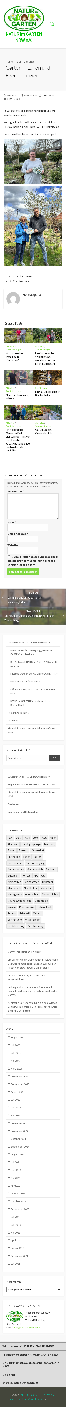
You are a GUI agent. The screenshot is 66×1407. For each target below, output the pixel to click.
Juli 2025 (15, 1099)
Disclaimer (13, 804)
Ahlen (53, 838)
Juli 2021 (15, 1263)
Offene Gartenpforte (20, 901)
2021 (10, 838)
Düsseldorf (37, 850)
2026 (44, 838)
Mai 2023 (15, 1232)
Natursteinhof (50, 894)
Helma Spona (48, 95)
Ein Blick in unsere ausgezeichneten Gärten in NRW (32, 730)
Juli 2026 (15, 1045)
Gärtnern (51, 869)
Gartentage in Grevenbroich (43, 431)
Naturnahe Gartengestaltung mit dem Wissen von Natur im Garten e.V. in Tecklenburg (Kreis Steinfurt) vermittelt (32, 1006)
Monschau (46, 888)
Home (9, 61)
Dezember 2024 (19, 1123)
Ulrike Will (24, 913)
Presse (12, 907)
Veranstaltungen (43, 426)
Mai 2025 (15, 1115)
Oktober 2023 (18, 1201)
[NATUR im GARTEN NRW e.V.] (24, 18)
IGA (36, 875)
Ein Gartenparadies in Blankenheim (47, 393)
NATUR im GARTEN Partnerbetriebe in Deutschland (30, 703)
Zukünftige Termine (18, 712)
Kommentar (15, 491)
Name (11, 522)
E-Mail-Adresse (17, 534)
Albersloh (13, 844)
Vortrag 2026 (15, 919)
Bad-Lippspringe (31, 844)
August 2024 (17, 1154)
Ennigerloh (14, 856)
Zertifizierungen (26, 61)
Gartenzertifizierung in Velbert (24, 952)
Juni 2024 (16, 1170)
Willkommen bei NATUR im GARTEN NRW (29, 642)
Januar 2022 (17, 1248)
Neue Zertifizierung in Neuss (17, 396)
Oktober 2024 (18, 1139)
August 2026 (17, 1037)
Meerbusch (14, 888)
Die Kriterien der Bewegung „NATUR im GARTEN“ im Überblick (31, 652)
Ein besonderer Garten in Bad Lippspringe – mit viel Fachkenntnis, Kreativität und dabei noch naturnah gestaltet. (18, 440)
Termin (12, 913)
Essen (26, 856)
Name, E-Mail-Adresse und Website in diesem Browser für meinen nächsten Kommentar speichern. (32, 560)
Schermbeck (45, 907)
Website (12, 545)
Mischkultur (30, 888)
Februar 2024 (18, 1193)
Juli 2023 (15, 1217)
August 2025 (17, 1092)
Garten (37, 856)
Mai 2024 (15, 1178)
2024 (27, 838)
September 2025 (20, 1084)
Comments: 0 (13, 98)
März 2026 (16, 1068)
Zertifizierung (22, 281)
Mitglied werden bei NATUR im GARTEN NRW (34, 673)
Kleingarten (14, 882)
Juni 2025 (16, 1107)
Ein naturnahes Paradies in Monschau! (14, 357)
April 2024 (16, 1185)
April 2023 (16, 1240)
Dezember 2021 (19, 1256)
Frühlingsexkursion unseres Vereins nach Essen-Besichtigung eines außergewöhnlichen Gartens (33, 991)
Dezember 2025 (19, 1076)
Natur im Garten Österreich (25, 681)
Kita (43, 875)
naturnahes (31, 894)
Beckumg (49, 844)
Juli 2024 (15, 1162)
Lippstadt (47, 882)
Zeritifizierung (16, 926)
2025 (35, 838)
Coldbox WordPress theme (26, 1399)
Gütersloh (13, 875)
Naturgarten (15, 894)
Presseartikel (26, 907)
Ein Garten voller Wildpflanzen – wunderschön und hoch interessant (45, 358)
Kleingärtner (31, 882)
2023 (12, 281)
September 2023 (20, 1209)
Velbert (37, 913)
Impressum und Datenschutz (23, 812)
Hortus (26, 875)
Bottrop (23, 850)
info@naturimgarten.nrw (27, 1327)
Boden (11, 850)
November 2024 (19, 1131)
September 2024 (20, 1146)
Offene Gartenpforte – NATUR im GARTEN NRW (32, 691)
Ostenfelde (41, 901)
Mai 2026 (15, 1060)
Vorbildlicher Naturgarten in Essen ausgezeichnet (26, 977)
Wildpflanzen (32, 919)
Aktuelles (10, 346)
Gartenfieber (15, 863)
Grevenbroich (35, 869)
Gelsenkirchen (16, 869)
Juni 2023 (16, 1224)
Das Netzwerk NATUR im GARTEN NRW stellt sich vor (33, 664)
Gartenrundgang (35, 863)
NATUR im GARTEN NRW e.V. (37, 1394)
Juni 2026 (16, 1053)
